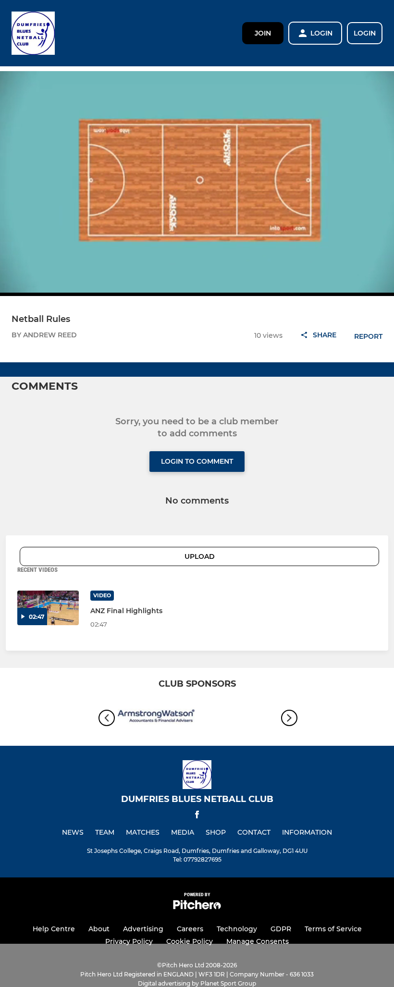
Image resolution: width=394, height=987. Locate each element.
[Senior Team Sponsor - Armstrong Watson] (156, 718)
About (99, 929)
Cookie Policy (189, 941)
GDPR (281, 929)
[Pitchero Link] (197, 907)
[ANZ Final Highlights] (48, 608)
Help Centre (54, 929)
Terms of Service (333, 929)
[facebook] (197, 816)
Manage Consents (257, 941)
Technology (237, 929)
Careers (190, 929)
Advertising (143, 929)
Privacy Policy (129, 941)
